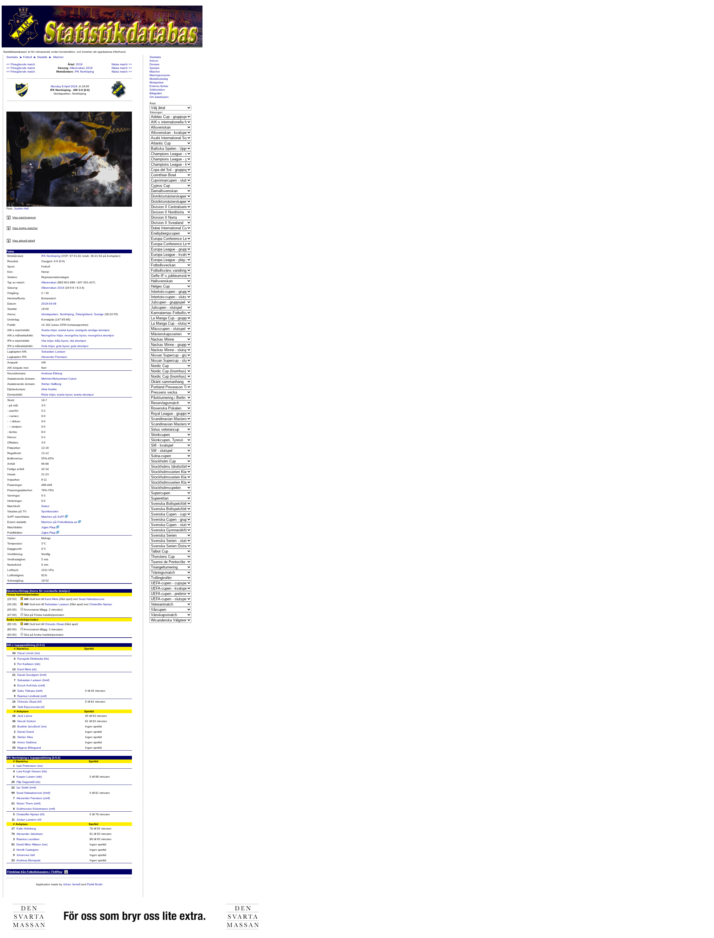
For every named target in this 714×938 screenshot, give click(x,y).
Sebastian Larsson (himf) (33, 680)
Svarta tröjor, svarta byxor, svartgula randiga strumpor (75, 330)
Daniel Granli (25, 731)
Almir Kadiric (49, 389)
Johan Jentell (71, 884)
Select (45, 506)
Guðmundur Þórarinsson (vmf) (35, 808)
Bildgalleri (155, 93)
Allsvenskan (49, 282)
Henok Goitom (26, 721)
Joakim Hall (21, 208)
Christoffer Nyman (100, 604)
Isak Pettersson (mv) (29, 765)
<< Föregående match (20, 64)
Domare (154, 64)
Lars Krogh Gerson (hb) (31, 771)
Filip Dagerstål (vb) (28, 781)
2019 (79, 64)
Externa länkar (158, 86)
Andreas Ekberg (51, 373)
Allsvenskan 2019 (81, 67)
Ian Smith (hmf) (26, 787)
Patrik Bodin (95, 884)
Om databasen (159, 96)
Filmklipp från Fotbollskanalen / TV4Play (34, 871)
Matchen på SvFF (53, 516)
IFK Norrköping (84, 71)
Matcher (58, 57)
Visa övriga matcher (25, 228)
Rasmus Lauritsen (28, 839)
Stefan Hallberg (51, 383)
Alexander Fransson (54, 356)
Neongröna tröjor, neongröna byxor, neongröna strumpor (77, 335)
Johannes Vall (25, 855)
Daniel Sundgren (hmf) (31, 674)
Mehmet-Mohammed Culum (58, 378)
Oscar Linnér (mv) (28, 653)
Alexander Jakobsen (29, 833)
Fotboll (27, 57)
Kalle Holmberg (26, 828)
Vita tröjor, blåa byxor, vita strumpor (63, 340)
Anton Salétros (27, 742)
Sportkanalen (50, 511)
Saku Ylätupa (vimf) (29, 690)
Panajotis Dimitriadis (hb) (33, 658)
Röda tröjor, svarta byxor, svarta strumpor (67, 394)
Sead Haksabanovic (92, 599)
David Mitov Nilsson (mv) (31, 844)
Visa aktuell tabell (23, 240)
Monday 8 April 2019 (64, 86)
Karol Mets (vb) (27, 669)
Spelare (154, 67)
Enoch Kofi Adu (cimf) (31, 685)
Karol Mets (51, 599)
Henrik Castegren (27, 849)
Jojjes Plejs (48, 527)
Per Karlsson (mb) (28, 663)
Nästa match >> (122, 64)
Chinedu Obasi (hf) (29, 701)
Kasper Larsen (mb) (29, 776)
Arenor (153, 60)
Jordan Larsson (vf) (28, 819)
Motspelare (156, 82)
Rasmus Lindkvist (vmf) (32, 696)
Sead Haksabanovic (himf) (33, 792)
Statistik (42, 57)
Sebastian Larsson (53, 351)
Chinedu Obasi (54, 624)
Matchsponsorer (159, 75)
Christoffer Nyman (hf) (30, 814)
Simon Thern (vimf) (28, 803)
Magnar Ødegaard (29, 747)
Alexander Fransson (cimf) (33, 798)
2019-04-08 (48, 303)
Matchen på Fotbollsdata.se (59, 522)
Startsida (12, 57)
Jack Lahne (24, 715)
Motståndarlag (158, 78)
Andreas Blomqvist (28, 860)
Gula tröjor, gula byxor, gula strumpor (64, 346)
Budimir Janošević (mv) (32, 726)
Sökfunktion (157, 89)
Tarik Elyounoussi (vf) (30, 706)
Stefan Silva (25, 737)
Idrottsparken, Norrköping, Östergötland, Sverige (72, 314)
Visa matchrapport (24, 217)
